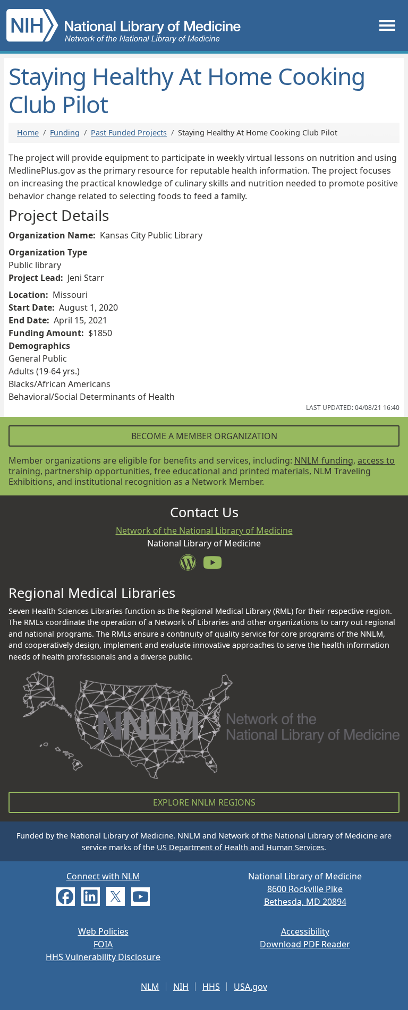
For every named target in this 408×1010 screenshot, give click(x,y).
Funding (65, 132)
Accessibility (305, 931)
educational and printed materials (241, 471)
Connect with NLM (103, 876)
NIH (181, 986)
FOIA (103, 944)
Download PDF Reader (305, 944)
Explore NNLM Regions (204, 802)
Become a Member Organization (204, 436)
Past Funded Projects (129, 132)
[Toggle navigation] (387, 25)
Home (28, 132)
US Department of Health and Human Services (240, 847)
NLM (150, 986)
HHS (211, 986)
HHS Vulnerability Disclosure (103, 957)
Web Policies (103, 931)
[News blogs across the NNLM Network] (191, 565)
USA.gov (250, 986)
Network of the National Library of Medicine (204, 530)
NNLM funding (323, 460)
